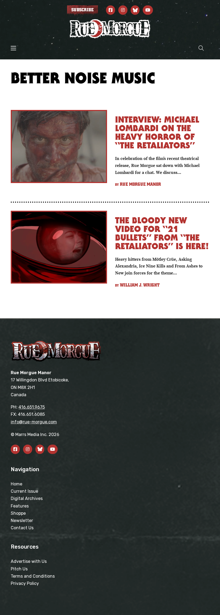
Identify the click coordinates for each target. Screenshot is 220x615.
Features (20, 506)
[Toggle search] (201, 48)
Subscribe (82, 10)
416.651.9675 (32, 407)
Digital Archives (27, 498)
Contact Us (22, 527)
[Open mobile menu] (13, 48)
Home (16, 484)
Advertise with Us (29, 561)
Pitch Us (19, 568)
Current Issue (24, 491)
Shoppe (18, 513)
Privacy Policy (25, 583)
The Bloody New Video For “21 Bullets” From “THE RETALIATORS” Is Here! (162, 233)
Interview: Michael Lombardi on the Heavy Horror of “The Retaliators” (157, 132)
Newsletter (22, 520)
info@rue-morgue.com (34, 421)
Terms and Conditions (33, 576)
